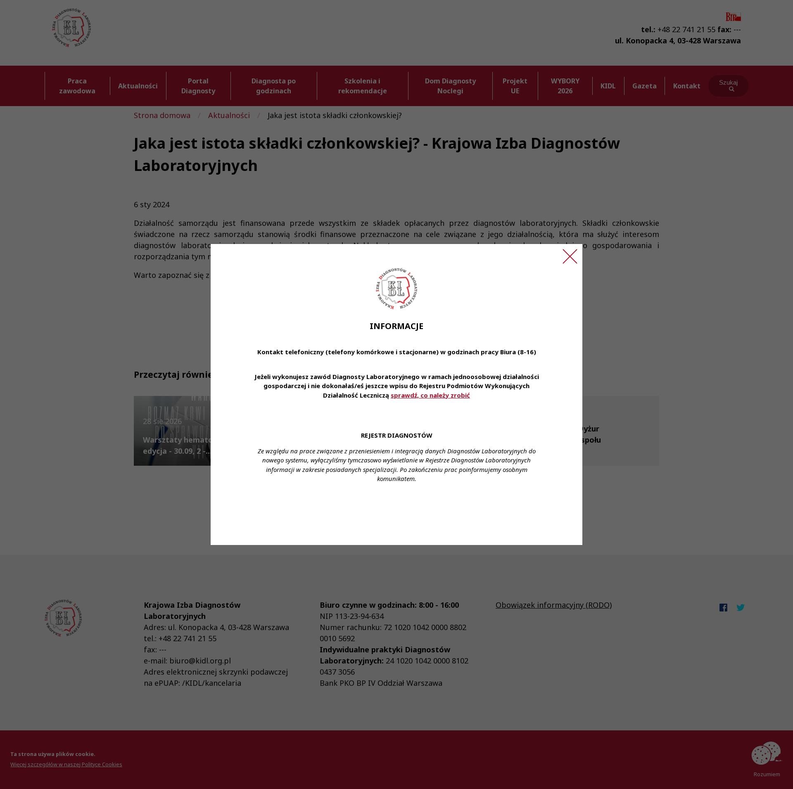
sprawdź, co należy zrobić (430, 395)
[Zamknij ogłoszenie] (570, 256)
